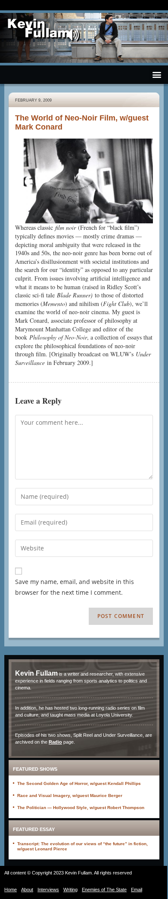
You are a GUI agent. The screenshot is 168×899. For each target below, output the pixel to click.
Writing (70, 889)
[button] (156, 75)
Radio (55, 742)
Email (136, 889)
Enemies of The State (104, 889)
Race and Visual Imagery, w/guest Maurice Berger (69, 795)
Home (10, 889)
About (27, 889)
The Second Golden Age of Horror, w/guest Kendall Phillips (79, 783)
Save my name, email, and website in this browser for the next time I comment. (74, 587)
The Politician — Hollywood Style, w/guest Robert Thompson (80, 807)
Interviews (48, 889)
